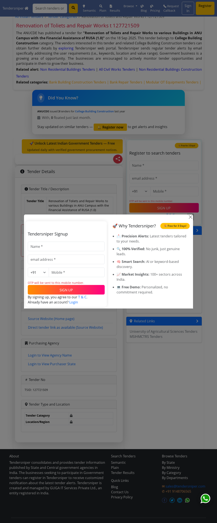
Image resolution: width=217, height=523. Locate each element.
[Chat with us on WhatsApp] (205, 498)
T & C (82, 297)
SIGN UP (66, 290)
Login (73, 302)
